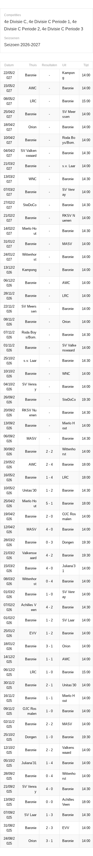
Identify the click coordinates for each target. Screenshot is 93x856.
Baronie (30, 75)
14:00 (86, 75)
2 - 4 (49, 464)
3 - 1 (49, 646)
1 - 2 (49, 490)
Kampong (29, 270)
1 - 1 (49, 659)
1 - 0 (49, 594)
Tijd (86, 65)
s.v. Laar (68, 166)
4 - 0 (49, 529)
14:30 (86, 153)
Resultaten (49, 65)
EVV (32, 633)
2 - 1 (49, 685)
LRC (33, 101)
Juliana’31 (28, 763)
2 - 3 (49, 828)
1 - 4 (49, 477)
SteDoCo (29, 205)
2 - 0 (49, 516)
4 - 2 (49, 555)
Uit (64, 65)
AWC (32, 88)
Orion (32, 127)
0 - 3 (49, 542)
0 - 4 (49, 581)
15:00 (86, 101)
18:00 (86, 464)
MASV (67, 244)
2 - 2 (49, 451)
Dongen (68, 542)
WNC (32, 179)
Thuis (33, 65)
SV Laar (68, 620)
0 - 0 (49, 802)
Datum (9, 65)
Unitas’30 (29, 490)
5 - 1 (49, 503)
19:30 (86, 400)
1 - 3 (49, 815)
